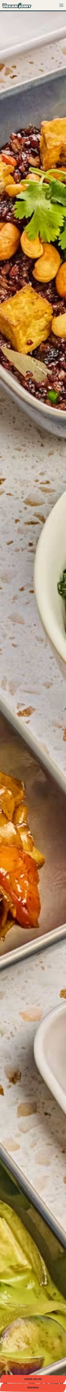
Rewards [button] (33, 1387)
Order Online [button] (33, 1379)
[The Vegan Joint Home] (16, 5)
